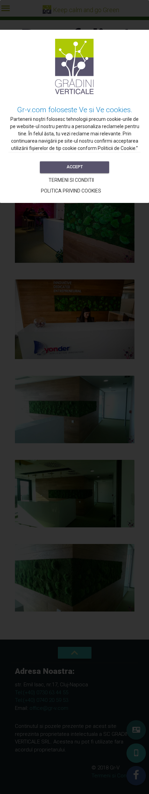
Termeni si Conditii (71, 180)
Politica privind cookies (71, 191)
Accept (75, 166)
